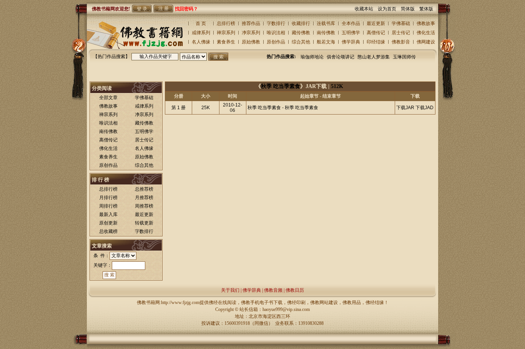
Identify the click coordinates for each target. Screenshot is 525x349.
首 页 (201, 23)
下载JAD (424, 107)
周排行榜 (108, 206)
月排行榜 (108, 197)
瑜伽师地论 (312, 57)
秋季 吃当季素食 (280, 86)
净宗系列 (251, 32)
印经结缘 (376, 42)
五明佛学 (351, 32)
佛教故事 (426, 23)
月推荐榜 (144, 197)
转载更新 (144, 223)
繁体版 (426, 9)
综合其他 (301, 42)
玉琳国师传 (404, 57)
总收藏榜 (108, 231)
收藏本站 (366, 9)
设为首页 (389, 9)
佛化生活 (426, 32)
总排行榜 (226, 23)
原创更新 (108, 223)
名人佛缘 (201, 42)
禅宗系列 (226, 32)
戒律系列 (201, 32)
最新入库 (108, 214)
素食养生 (226, 42)
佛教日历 (295, 290)
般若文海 (326, 42)
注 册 (163, 8)
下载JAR (405, 107)
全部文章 (108, 97)
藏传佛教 (301, 32)
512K (337, 86)
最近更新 (376, 23)
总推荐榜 (144, 189)
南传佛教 (326, 32)
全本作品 (351, 23)
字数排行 (276, 23)
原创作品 (276, 42)
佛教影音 (401, 42)
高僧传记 (376, 32)
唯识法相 (276, 32)
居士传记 (401, 32)
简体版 (410, 9)
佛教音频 (273, 290)
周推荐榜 (144, 206)
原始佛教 (251, 42)
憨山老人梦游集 (373, 57)
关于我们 (230, 290)
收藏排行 (301, 23)
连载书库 (326, 23)
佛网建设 (426, 42)
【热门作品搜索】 (111, 56)
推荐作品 (251, 23)
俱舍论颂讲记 (340, 57)
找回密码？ (186, 9)
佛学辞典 (351, 42)
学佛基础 (401, 23)
